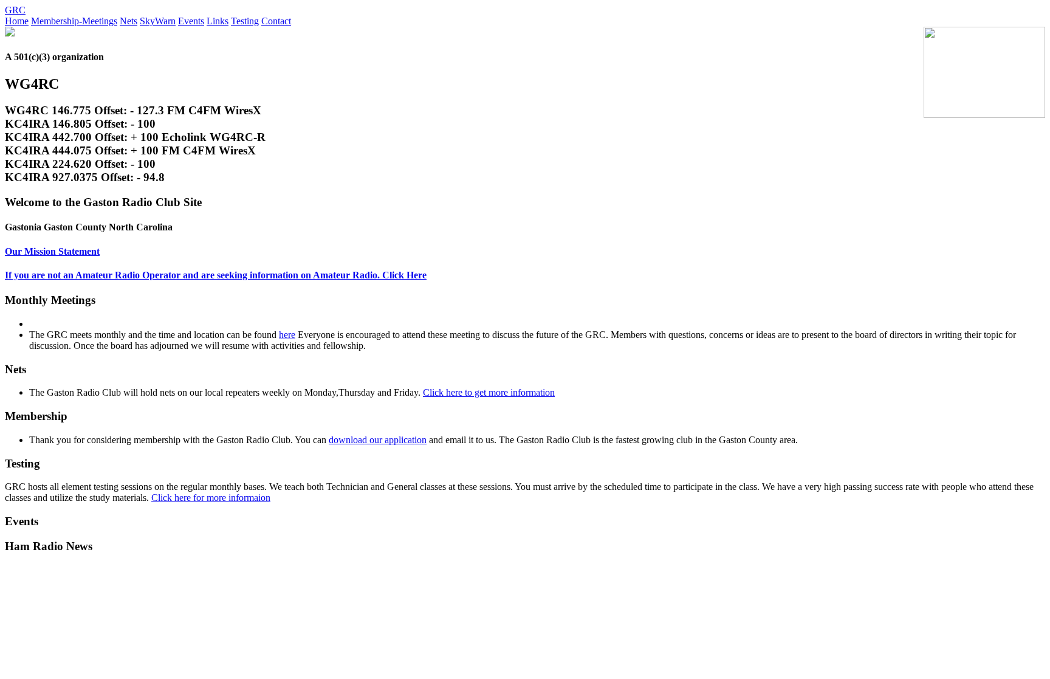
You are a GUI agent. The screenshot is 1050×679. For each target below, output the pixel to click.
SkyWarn (158, 21)
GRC (15, 10)
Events (191, 21)
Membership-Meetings (74, 21)
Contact (276, 21)
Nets (128, 21)
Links (217, 21)
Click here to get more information (489, 392)
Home (17, 21)
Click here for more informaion (210, 497)
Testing (245, 21)
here (287, 334)
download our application (378, 440)
